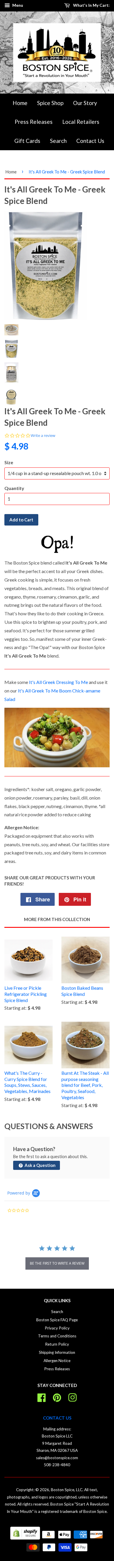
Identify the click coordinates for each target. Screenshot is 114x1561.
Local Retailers (80, 121)
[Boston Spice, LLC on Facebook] (41, 1396)
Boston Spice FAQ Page (57, 1319)
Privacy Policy (57, 1328)
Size (8, 462)
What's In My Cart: (91, 5)
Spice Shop (50, 102)
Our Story (85, 102)
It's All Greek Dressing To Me (58, 682)
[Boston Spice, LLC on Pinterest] (57, 1396)
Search (58, 140)
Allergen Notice (57, 1360)
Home (20, 102)
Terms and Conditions (57, 1336)
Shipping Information (57, 1352)
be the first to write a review (57, 1263)
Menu (17, 5)
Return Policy (57, 1344)
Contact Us (90, 140)
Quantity (14, 488)
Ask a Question (40, 1165)
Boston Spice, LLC (66, 1489)
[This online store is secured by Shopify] (25, 1537)
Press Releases (34, 121)
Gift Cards (27, 140)
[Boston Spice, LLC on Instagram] (72, 1396)
